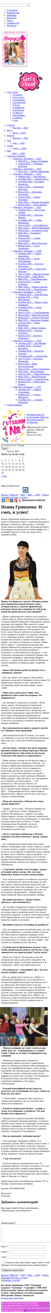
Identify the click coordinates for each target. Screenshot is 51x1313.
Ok (25, 1310)
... (2, 481)
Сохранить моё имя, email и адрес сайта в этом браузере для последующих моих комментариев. (25, 1263)
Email (4, 1252)
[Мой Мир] (11, 500)
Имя (4, 1246)
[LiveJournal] (19, 501)
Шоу (23, 495)
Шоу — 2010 (34, 495)
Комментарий (8, 1223)
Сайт (3, 1257)
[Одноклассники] (7, 500)
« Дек (4, 476)
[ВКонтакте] (1, 2)
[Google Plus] (15, 500)
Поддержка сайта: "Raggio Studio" (12, 1298)
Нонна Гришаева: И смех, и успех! (25, 496)
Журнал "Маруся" (9, 495)
